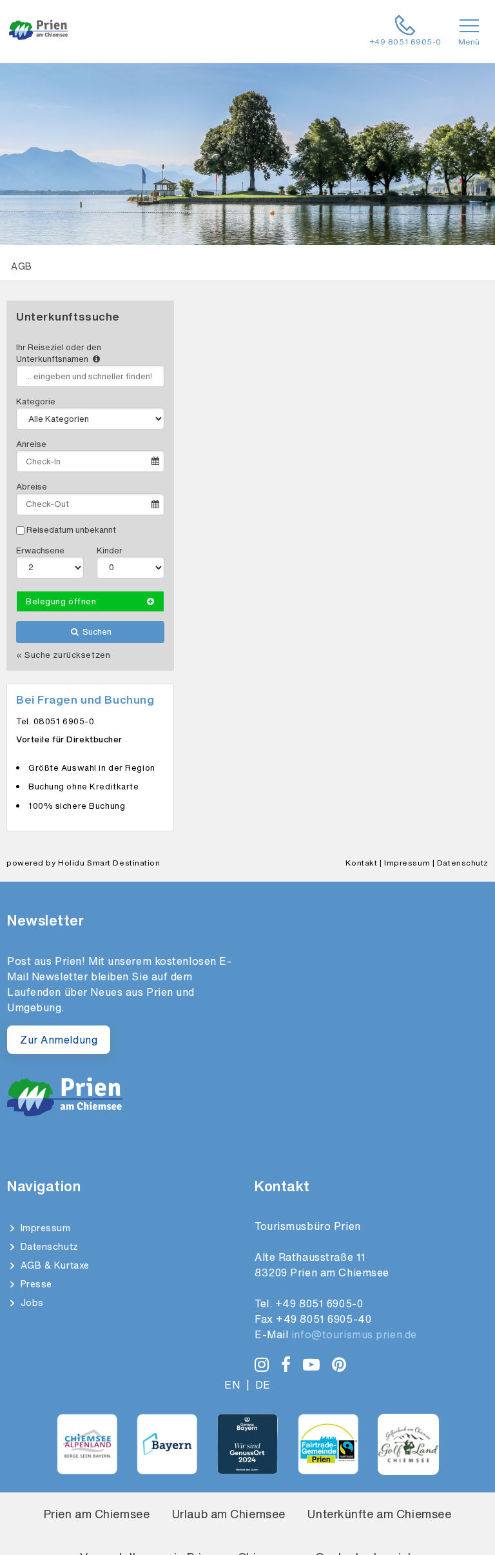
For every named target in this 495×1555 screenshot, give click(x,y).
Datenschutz (463, 862)
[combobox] (90, 376)
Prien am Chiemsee (97, 1513)
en (232, 1384)
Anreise (31, 444)
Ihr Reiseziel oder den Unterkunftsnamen (58, 353)
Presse (34, 1284)
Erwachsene (40, 550)
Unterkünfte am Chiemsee (379, 1513)
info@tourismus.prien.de (354, 1334)
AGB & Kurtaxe (53, 1265)
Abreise (31, 486)
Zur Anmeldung (58, 1039)
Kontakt (361, 862)
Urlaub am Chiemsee (229, 1513)
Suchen (96, 632)
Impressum (407, 862)
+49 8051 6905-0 (319, 1303)
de (263, 1384)
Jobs (30, 1302)
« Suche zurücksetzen (63, 655)
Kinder (109, 550)
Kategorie (35, 401)
